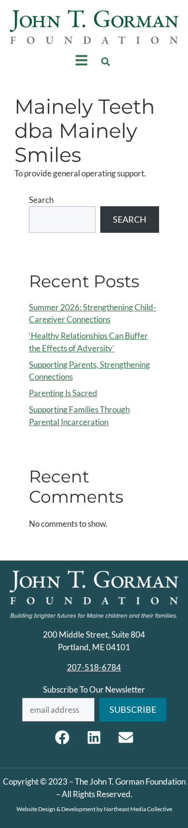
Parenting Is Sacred (63, 393)
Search (41, 200)
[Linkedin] (94, 737)
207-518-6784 (94, 667)
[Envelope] (125, 737)
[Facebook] (62, 737)
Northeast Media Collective (138, 809)
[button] (106, 62)
